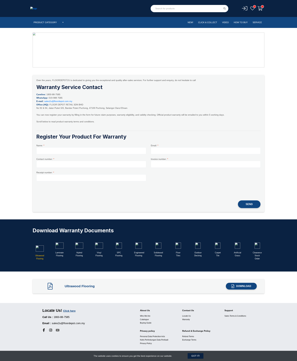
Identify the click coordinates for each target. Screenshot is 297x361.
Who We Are (145, 316)
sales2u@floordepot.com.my (58, 101)
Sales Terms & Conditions (235, 316)
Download (243, 286)
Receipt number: (45, 172)
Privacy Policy (146, 343)
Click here (69, 310)
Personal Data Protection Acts (152, 336)
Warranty (186, 319)
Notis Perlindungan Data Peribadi (154, 340)
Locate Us (186, 316)
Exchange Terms (189, 340)
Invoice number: (159, 159)
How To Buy (241, 22)
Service (257, 22)
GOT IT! (195, 356)
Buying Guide (145, 323)
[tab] (40, 251)
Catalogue (144, 319)
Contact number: (45, 159)
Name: (40, 145)
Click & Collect (207, 22)
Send (249, 204)
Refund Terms (188, 336)
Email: (154, 145)
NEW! (190, 22)
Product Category (45, 22)
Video (225, 22)
